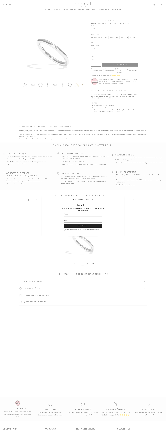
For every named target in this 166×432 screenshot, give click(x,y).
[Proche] (122, 199)
